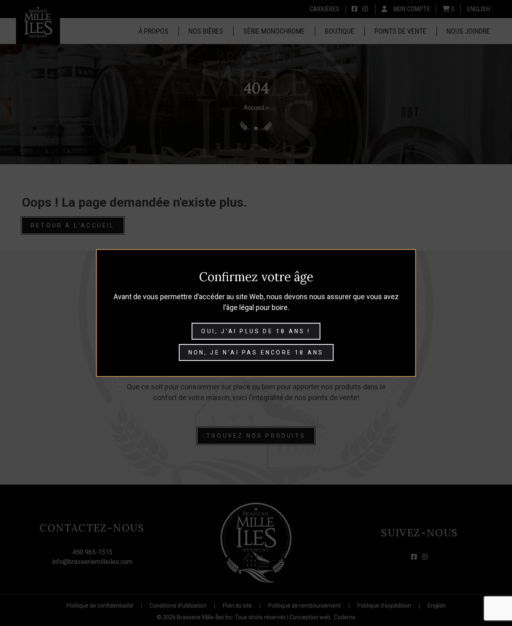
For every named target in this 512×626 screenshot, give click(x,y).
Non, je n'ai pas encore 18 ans (256, 352)
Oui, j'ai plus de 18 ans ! (255, 331)
